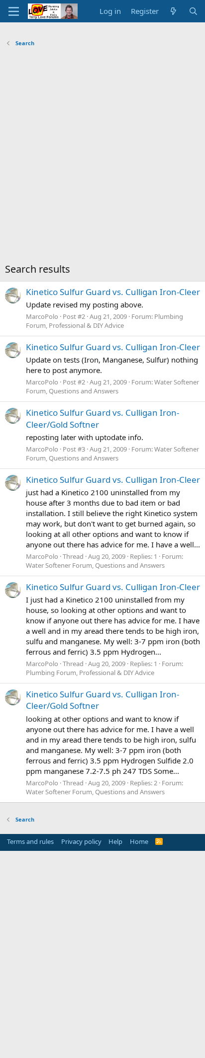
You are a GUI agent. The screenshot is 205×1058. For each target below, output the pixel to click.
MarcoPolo (42, 316)
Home (139, 841)
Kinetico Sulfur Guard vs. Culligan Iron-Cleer (113, 292)
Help (115, 841)
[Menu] (13, 11)
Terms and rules (30, 841)
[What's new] (173, 11)
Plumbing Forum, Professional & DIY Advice (104, 321)
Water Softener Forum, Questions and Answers (112, 386)
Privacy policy (81, 841)
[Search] (193, 11)
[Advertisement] (102, 157)
